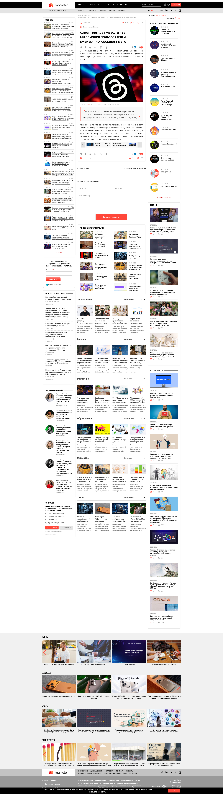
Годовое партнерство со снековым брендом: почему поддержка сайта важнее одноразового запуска (129, 731)
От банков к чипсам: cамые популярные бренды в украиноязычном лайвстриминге (61, 246)
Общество (110, 5)
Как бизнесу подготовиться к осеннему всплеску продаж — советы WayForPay (62, 200)
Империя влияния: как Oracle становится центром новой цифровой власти (161, 618)
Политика (133, 774)
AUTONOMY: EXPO (168, 87)
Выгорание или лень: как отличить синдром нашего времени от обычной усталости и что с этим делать (59, 764)
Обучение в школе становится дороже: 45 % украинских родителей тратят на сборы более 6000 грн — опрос (62, 182)
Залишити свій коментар (134, 169)
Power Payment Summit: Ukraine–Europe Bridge (167, 103)
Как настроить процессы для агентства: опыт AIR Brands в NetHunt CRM (162, 395)
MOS (125, 774)
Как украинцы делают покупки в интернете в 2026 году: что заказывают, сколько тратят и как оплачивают (63, 35)
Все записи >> (129, 299)
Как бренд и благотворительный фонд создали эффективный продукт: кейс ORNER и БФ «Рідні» (59, 731)
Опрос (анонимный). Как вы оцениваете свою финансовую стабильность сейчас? (58, 508)
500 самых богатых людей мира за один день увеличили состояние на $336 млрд (58, 348)
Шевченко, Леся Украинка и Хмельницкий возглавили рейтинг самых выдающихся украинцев (62, 109)
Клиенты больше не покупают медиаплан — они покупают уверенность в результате (162, 456)
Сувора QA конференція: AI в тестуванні (168, 31)
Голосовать (52, 527)
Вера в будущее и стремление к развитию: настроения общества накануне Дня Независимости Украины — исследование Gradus (63, 173)
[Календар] (165, 4)
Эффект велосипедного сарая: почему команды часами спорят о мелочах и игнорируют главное (129, 764)
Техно (100, 5)
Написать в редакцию (90, 158)
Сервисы (92, 10)
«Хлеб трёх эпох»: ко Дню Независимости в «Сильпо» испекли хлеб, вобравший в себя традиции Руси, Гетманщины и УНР (61, 136)
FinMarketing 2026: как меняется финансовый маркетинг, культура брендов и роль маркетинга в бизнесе (63, 154)
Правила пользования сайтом (89, 774)
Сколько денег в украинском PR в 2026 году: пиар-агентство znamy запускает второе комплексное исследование (63, 209)
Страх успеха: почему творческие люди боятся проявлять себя (164, 764)
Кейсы (45, 706)
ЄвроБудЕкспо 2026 (169, 186)
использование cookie (130, 789)
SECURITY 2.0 (166, 172)
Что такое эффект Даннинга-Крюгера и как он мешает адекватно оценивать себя (94, 764)
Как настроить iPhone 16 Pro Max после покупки (94, 697)
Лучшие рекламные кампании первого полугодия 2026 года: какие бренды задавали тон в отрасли (162, 355)
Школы (112, 10)
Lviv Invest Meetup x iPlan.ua (168, 59)
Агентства (82, 10)
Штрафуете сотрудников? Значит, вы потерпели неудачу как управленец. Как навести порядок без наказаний (163, 519)
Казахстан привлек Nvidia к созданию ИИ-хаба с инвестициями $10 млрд (56, 335)
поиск (159, 5)
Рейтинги (121, 10)
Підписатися (53, 279)
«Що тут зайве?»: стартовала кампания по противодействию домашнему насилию (62, 191)
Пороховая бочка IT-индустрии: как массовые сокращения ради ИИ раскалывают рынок (58, 372)
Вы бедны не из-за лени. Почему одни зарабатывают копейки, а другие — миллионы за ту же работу (163, 585)
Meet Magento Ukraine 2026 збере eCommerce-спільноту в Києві (168, 46)
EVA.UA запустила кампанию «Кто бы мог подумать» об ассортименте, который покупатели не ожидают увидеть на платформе (163, 325)
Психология (48, 740)
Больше (59, 252)
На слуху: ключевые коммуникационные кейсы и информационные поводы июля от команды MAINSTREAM (163, 262)
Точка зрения (122, 5)
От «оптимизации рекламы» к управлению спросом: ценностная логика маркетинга (164, 487)
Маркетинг (82, 5)
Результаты (66, 527)
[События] (168, 5)
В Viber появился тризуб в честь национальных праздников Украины (135, 290)
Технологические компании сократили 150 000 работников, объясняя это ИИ (58, 361)
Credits (87, 104)
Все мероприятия (164, 197)
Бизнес (92, 5)
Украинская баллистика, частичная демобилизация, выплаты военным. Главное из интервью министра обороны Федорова (57, 312)
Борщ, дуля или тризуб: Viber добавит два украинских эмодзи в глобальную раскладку (63, 118)
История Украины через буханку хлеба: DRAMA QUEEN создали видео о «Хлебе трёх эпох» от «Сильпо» (63, 44)
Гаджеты (46, 672)
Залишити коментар (111, 217)
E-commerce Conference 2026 (167, 159)
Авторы (103, 10)
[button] (144, 299)
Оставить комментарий (53, 531)
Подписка (176, 5)
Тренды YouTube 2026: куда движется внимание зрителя (161, 426)
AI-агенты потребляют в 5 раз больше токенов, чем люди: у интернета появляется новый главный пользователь (62, 72)
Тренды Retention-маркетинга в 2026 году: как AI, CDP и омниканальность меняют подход (162, 552)
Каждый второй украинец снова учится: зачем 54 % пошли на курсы (63, 228)
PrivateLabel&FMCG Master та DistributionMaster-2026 (168, 75)
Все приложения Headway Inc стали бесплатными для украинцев (62, 145)
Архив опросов (50, 534)
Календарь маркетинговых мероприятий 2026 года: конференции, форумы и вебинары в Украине (61, 164)
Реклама (119, 771)
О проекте (109, 771)
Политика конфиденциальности (90, 771)
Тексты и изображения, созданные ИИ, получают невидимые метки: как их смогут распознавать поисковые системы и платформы (63, 237)
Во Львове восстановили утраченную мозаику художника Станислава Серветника (63, 26)
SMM (126, 23)
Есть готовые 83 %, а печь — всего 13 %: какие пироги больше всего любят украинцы (136, 269)
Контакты (129, 771)
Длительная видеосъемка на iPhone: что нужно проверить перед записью (164, 697)
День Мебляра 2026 (169, 130)
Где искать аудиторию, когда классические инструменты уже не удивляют (164, 731)
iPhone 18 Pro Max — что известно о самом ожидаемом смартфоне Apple (129, 697)
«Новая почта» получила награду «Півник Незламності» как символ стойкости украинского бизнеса (62, 63)
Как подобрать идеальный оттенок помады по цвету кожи (58, 298)
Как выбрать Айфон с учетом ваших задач (58, 696)
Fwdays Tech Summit (169, 144)
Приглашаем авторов (112, 774)
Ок (174, 791)
